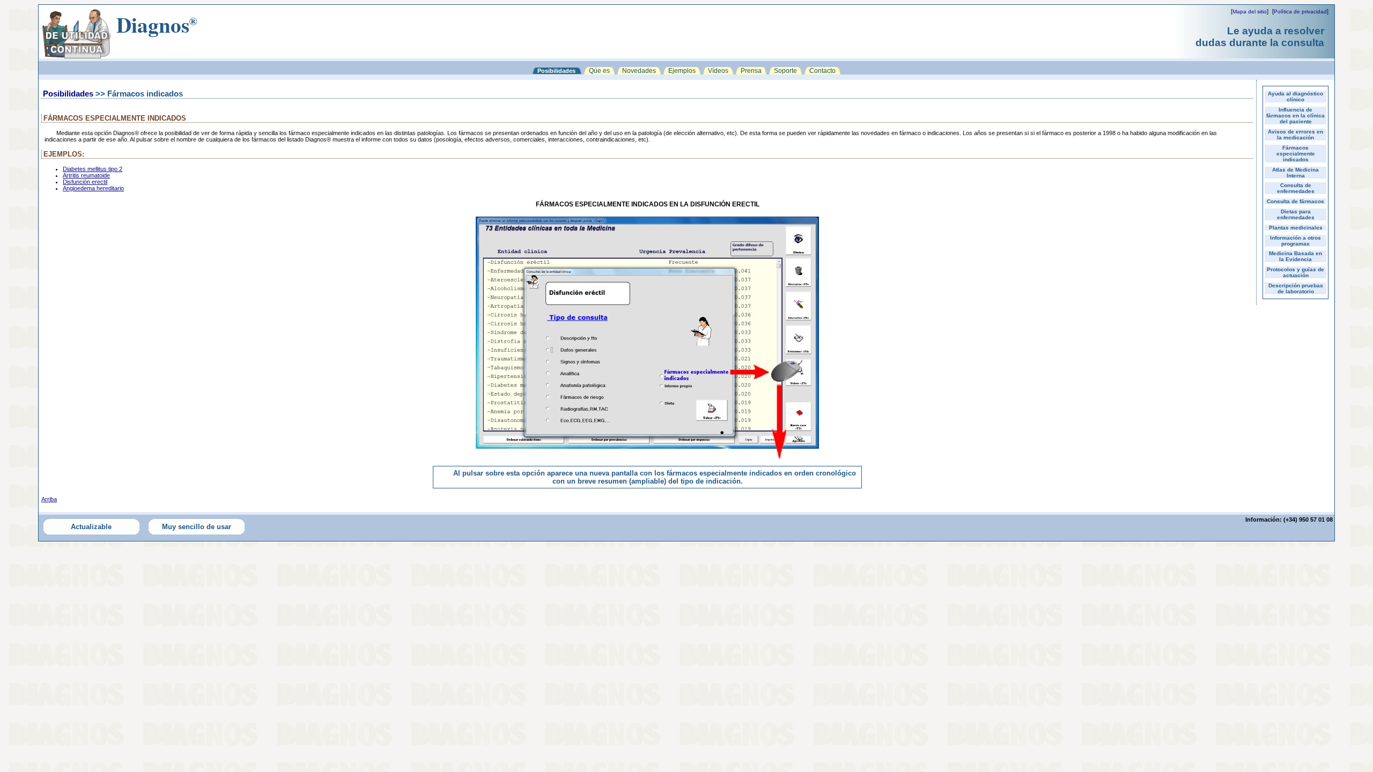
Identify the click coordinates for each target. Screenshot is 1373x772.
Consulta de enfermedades (1296, 188)
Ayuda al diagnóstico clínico (1295, 96)
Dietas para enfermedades (1296, 214)
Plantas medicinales (1296, 228)
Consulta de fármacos (1295, 201)
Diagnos (156, 24)
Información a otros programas (1295, 241)
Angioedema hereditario (93, 188)
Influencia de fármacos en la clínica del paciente (1295, 115)
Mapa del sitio (1249, 11)
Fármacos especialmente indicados (1295, 153)
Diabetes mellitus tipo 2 (92, 169)
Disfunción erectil (85, 182)
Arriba (49, 499)
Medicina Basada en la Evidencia (1295, 256)
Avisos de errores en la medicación (1295, 134)
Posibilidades (68, 94)
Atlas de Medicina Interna (1295, 173)
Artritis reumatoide (86, 175)
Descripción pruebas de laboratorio (1295, 288)
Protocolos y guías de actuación (1295, 272)
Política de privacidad (1300, 11)
